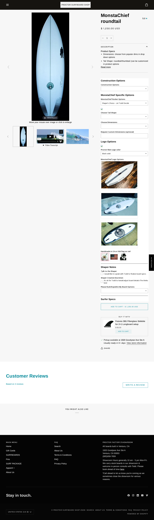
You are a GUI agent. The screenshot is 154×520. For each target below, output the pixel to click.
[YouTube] (142, 495)
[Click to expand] (50, 66)
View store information (137, 343)
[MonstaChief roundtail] (23, 136)
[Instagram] (133, 495)
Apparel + (10, 468)
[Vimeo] (147, 495)
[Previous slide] (8, 67)
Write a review (135, 385)
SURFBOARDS (13, 455)
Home (8, 446)
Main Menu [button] (11, 442)
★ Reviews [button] (151, 262)
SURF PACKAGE (14, 464)
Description (107, 47)
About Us (10, 472)
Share (107, 348)
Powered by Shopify (137, 514)
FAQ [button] (56, 442)
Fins (8, 459)
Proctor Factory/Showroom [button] (118, 442)
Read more (106, 67)
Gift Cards (10, 451)
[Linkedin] (138, 495)
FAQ (56, 459)
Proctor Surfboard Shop (66, 510)
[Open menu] (9, 5)
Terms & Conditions (63, 455)
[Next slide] (92, 67)
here (122, 469)
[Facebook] (129, 495)
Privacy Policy (60, 464)
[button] (43, 497)
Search (57, 446)
